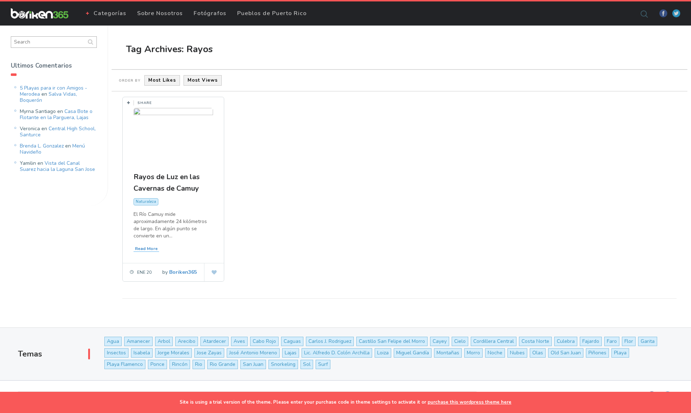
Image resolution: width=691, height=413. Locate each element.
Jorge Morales (173, 352)
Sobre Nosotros (160, 13)
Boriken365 (183, 272)
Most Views (203, 80)
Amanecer (138, 341)
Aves (239, 341)
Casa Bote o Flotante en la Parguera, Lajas (56, 114)
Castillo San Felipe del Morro (392, 341)
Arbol (164, 341)
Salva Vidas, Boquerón (48, 97)
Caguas (292, 341)
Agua (113, 341)
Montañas (448, 352)
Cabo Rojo (264, 341)
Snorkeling (283, 364)
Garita (648, 341)
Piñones (597, 352)
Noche (495, 352)
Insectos (116, 352)
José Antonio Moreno (253, 352)
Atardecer (214, 341)
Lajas (291, 352)
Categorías (110, 13)
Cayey (440, 341)
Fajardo (590, 341)
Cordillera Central (493, 341)
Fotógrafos (210, 13)
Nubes (517, 352)
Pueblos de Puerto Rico (272, 13)
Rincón (180, 364)
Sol (307, 364)
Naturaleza (146, 201)
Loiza (383, 352)
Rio (198, 364)
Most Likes (162, 80)
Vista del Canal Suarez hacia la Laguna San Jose (57, 166)
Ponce (157, 364)
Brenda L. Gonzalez (42, 145)
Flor (628, 341)
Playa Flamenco (125, 364)
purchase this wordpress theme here (469, 402)
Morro (473, 352)
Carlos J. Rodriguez (329, 341)
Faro (612, 341)
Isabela (142, 352)
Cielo (460, 341)
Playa (620, 352)
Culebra (566, 341)
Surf (323, 364)
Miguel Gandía (412, 352)
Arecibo (186, 341)
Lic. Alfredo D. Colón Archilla (337, 352)
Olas (537, 352)
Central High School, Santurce (58, 131)
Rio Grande (222, 364)
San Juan (253, 364)
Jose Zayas (209, 352)
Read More (146, 248)
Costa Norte (535, 341)
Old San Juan (566, 352)
